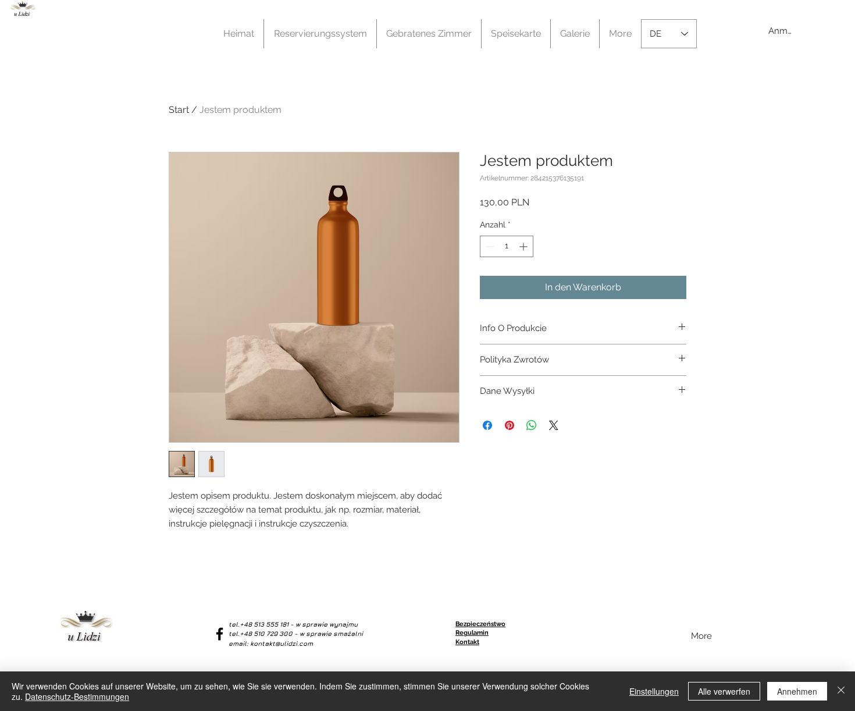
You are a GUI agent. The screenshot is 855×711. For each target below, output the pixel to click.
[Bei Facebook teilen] (487, 425)
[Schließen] (841, 691)
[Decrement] (489, 246)
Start (179, 109)
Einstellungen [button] (654, 691)
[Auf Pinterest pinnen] (509, 425)
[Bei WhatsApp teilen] (532, 425)
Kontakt (467, 642)
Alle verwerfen (724, 691)
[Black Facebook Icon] (219, 633)
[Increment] (524, 246)
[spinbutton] (506, 246)
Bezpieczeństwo (480, 624)
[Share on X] (554, 425)
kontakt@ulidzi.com (281, 643)
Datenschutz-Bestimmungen (77, 696)
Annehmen (797, 691)
